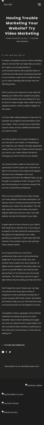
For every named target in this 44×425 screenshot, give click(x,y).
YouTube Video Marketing (14, 345)
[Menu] (39, 4)
